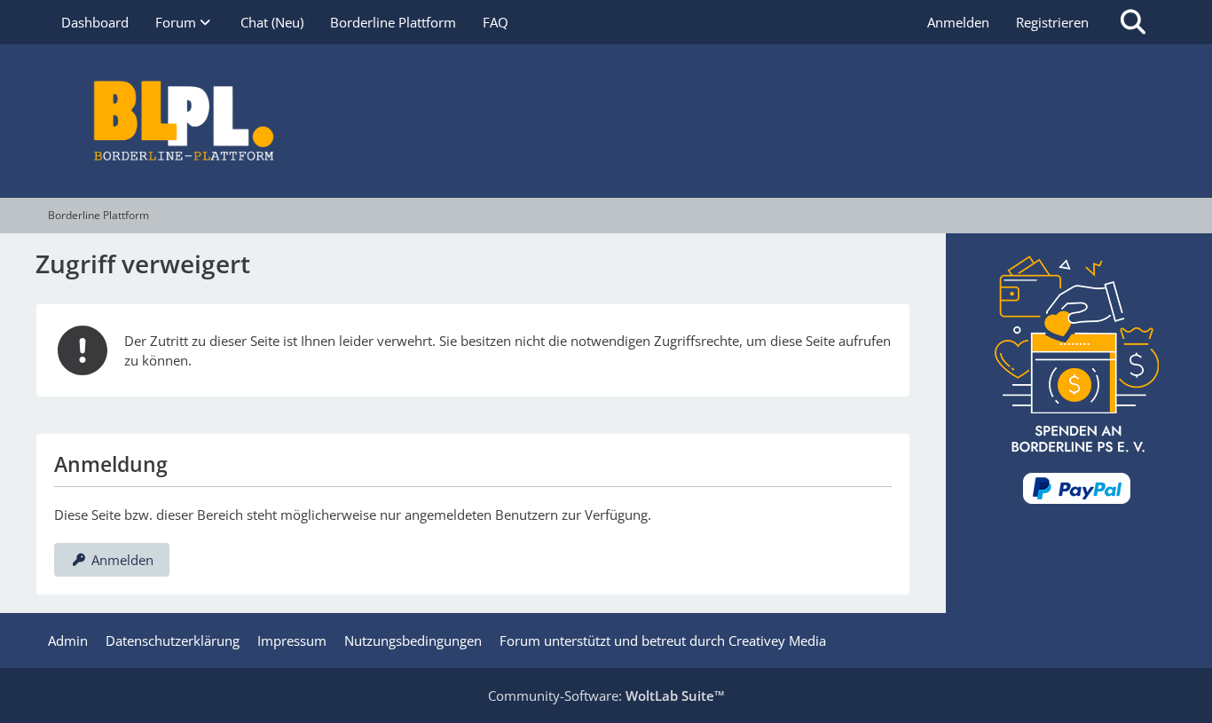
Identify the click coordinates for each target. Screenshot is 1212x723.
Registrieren (1052, 22)
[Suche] (1133, 22)
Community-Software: (606, 695)
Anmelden (958, 22)
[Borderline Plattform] (606, 121)
